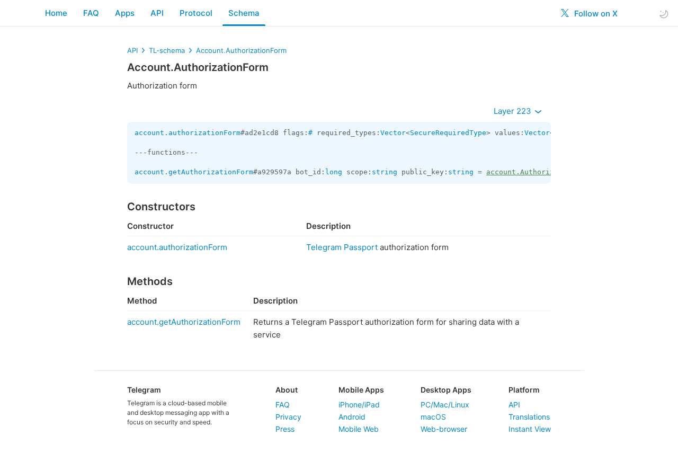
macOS (433, 416)
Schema (244, 13)
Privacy (288, 416)
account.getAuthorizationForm (194, 172)
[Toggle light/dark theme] (663, 13)
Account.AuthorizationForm (241, 50)
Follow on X (595, 13)
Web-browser (444, 428)
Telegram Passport (342, 247)
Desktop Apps (446, 389)
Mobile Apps (361, 389)
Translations (529, 416)
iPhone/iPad (359, 404)
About (286, 389)
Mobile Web (358, 428)
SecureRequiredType (448, 133)
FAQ (91, 13)
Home (56, 13)
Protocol (196, 13)
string (384, 172)
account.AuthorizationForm (539, 172)
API (157, 13)
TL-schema (167, 50)
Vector (393, 133)
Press (285, 428)
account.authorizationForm (187, 133)
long (333, 172)
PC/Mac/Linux (445, 404)
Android (351, 416)
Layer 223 (513, 111)
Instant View (529, 428)
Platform (524, 389)
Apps (125, 13)
